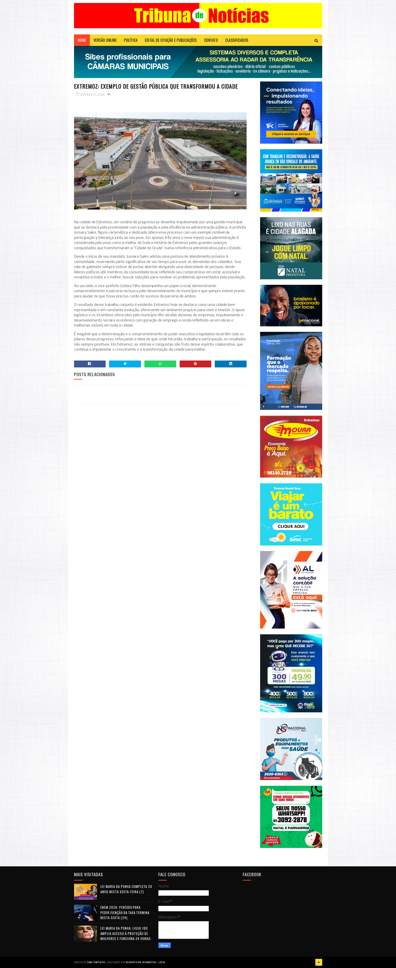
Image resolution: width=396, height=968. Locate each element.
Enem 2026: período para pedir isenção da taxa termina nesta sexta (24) (124, 912)
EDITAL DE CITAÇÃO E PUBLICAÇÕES (171, 40)
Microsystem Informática (141, 962)
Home (82, 40)
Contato (211, 40)
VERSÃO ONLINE (105, 40)
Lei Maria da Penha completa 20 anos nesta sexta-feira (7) (126, 889)
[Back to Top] (318, 962)
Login (162, 962)
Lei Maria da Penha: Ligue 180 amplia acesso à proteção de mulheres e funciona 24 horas (125, 933)
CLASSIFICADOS (236, 40)
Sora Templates (96, 962)
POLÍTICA (131, 40)
